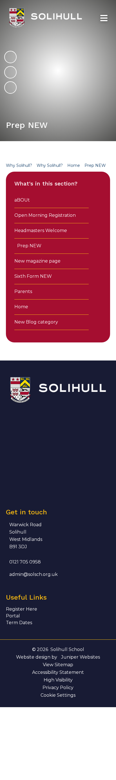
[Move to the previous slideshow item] (10, 72)
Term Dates (19, 622)
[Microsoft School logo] (17, 479)
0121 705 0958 (25, 562)
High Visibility (58, 680)
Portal (13, 616)
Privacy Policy (58, 687)
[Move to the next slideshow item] (10, 57)
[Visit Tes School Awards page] (74, 422)
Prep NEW (95, 165)
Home (73, 165)
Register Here (21, 609)
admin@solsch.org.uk (33, 574)
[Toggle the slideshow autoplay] (10, 87)
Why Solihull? (19, 165)
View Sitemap (58, 664)
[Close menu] (103, 18)
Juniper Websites (80, 657)
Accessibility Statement (58, 672)
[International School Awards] (45, 451)
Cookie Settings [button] (58, 695)
